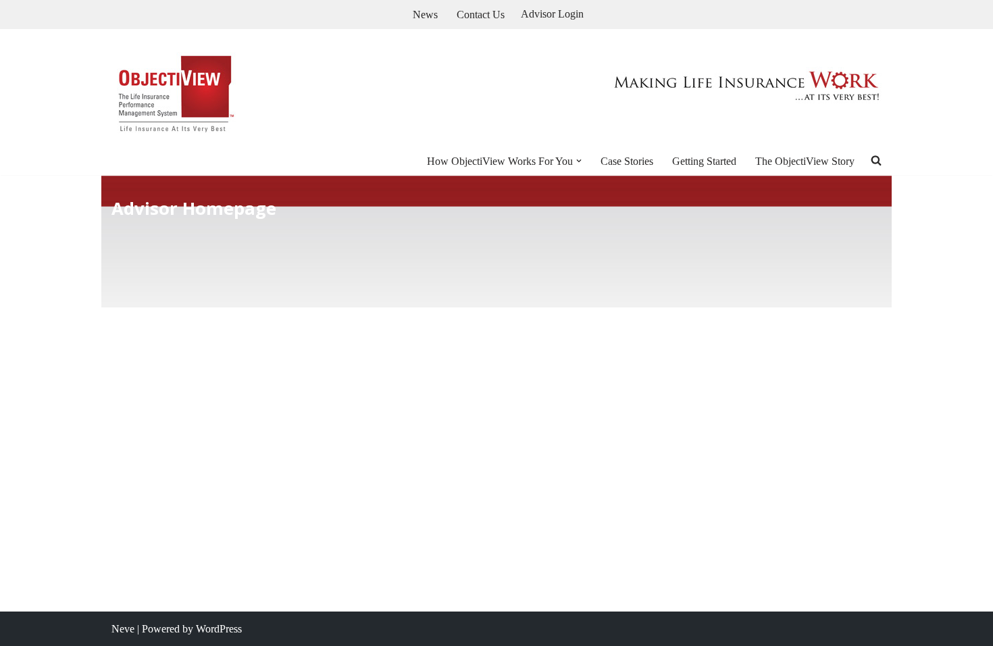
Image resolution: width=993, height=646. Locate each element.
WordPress (219, 629)
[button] (579, 161)
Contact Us (481, 14)
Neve (122, 629)
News (425, 14)
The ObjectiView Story (805, 161)
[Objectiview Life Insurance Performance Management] (174, 87)
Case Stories (627, 161)
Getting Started (704, 161)
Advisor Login (552, 14)
